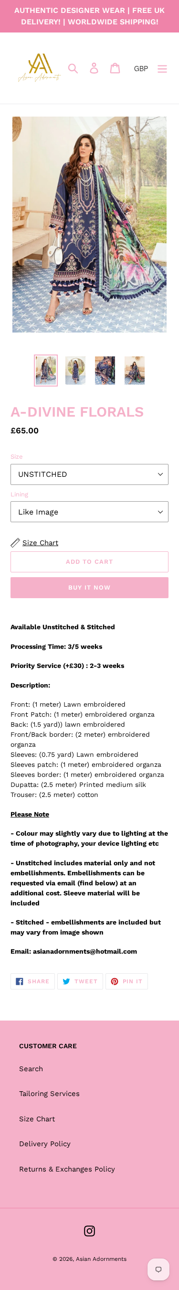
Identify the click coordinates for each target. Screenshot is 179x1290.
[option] (46, 370)
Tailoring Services (49, 1093)
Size (17, 456)
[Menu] (162, 68)
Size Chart (37, 1119)
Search (31, 1068)
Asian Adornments (101, 1259)
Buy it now (89, 587)
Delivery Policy (45, 1144)
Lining (19, 494)
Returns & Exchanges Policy (67, 1169)
